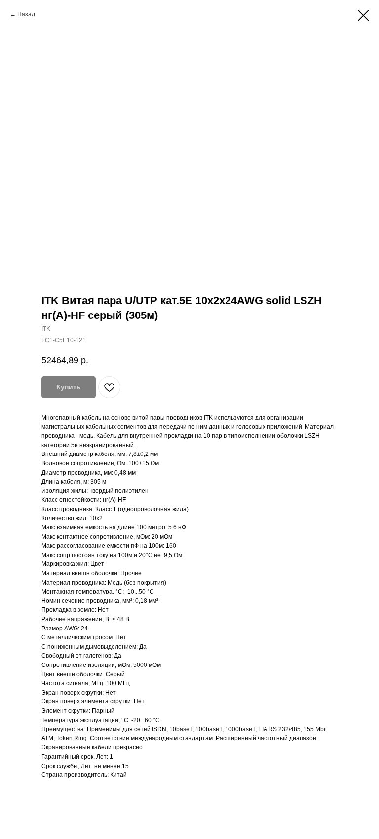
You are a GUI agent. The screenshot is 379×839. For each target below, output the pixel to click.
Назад (26, 14)
